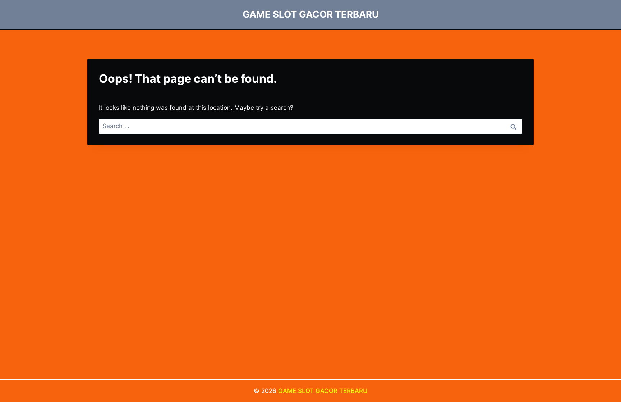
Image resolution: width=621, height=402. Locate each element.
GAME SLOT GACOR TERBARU (323, 390)
